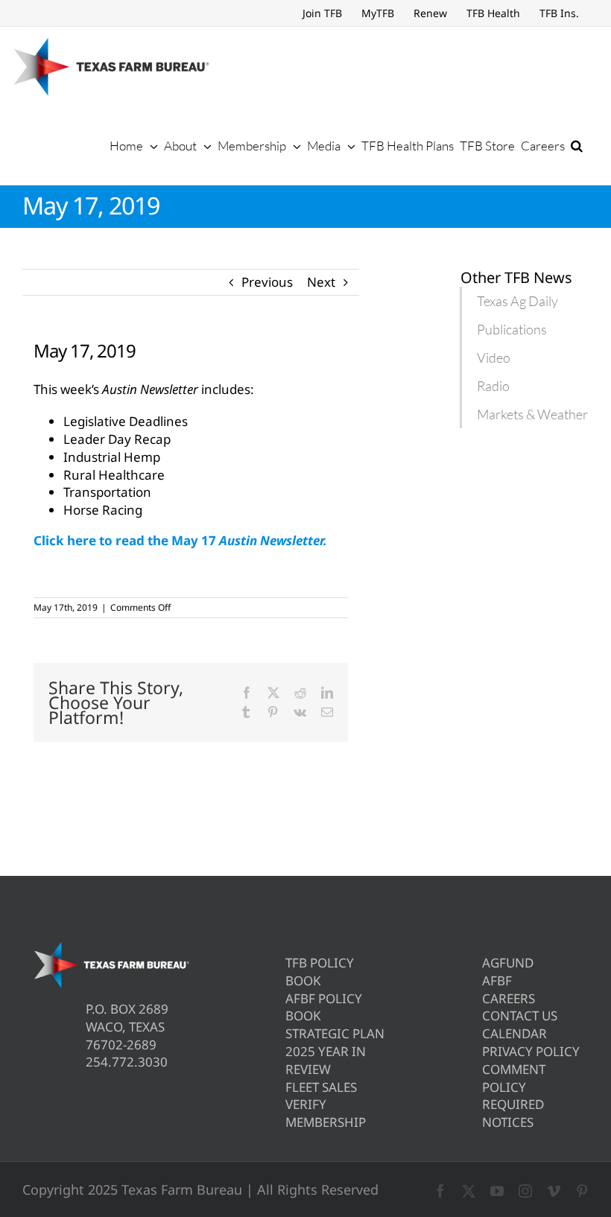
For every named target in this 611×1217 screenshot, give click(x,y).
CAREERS (508, 998)
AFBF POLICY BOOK (323, 1007)
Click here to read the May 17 (180, 540)
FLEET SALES (321, 1087)
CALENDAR (514, 1033)
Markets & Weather (532, 414)
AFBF (497, 980)
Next (321, 281)
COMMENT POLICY (513, 1078)
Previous (267, 281)
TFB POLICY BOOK (319, 971)
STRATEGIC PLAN (334, 1033)
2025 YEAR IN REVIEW (325, 1060)
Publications (512, 329)
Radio (493, 386)
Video (493, 357)
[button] (577, 145)
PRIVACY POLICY (531, 1051)
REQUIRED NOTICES (513, 1113)
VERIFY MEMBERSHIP (325, 1113)
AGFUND (508, 962)
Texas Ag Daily (517, 301)
